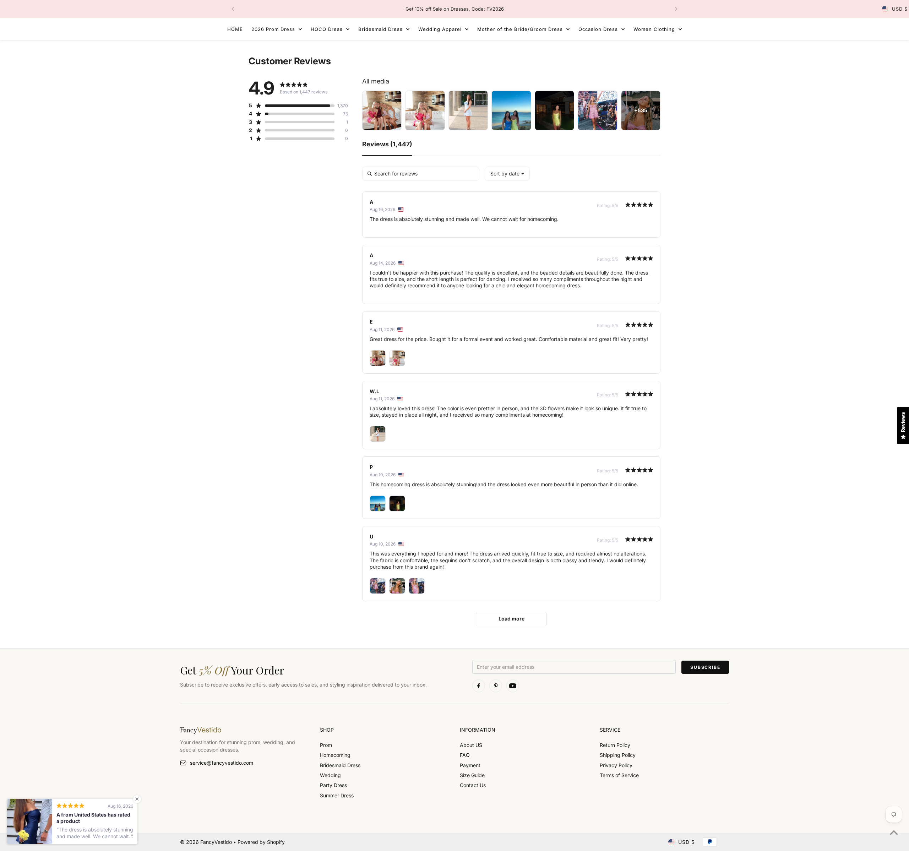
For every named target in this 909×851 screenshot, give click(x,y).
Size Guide (472, 775)
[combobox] (507, 174)
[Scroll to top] (894, 832)
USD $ (900, 9)
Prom (326, 745)
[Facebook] (478, 685)
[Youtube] (512, 685)
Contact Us (473, 785)
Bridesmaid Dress (340, 765)
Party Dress (333, 785)
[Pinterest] (495, 685)
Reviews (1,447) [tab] (387, 144)
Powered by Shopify (261, 842)
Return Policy (615, 745)
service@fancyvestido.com (221, 763)
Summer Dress (337, 795)
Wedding (330, 775)
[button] (291, 105)
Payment (470, 765)
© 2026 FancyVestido (206, 842)
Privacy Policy (616, 765)
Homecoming (335, 755)
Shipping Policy (618, 755)
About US (471, 745)
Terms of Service (619, 775)
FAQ (465, 755)
